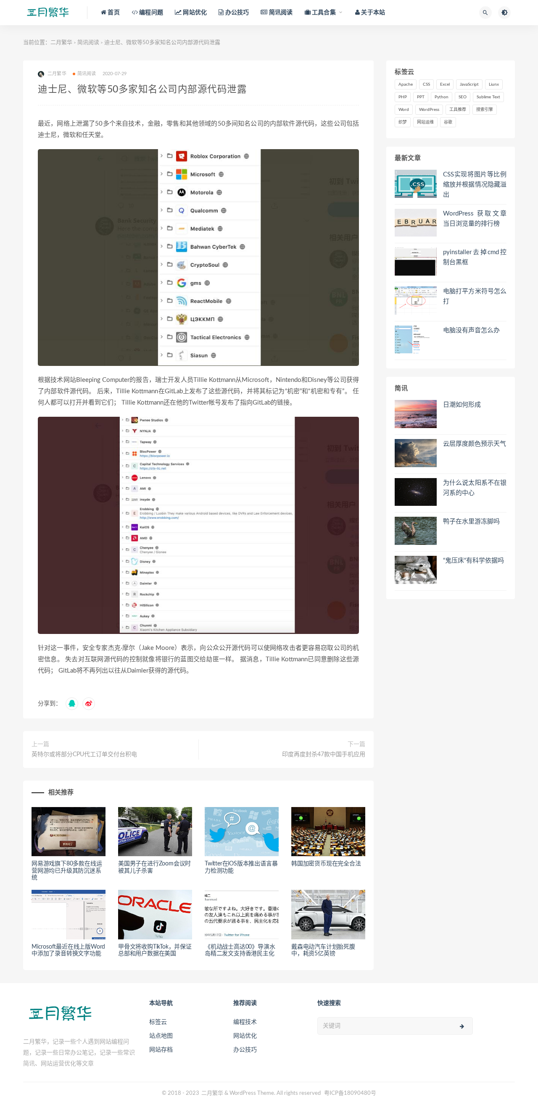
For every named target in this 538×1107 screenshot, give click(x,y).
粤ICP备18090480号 (350, 1093)
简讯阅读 (88, 42)
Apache (405, 84)
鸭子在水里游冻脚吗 (471, 521)
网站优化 (245, 1036)
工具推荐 (457, 110)
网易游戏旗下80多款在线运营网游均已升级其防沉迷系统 (67, 871)
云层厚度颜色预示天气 (474, 444)
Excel (445, 84)
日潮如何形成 (462, 405)
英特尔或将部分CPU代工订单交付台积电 (84, 754)
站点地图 (161, 1036)
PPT (421, 97)
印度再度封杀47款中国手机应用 (323, 754)
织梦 (402, 122)
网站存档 (161, 1050)
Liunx (494, 84)
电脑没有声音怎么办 (471, 330)
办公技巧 (245, 1050)
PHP (402, 97)
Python (441, 97)
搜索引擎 (484, 110)
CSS (426, 84)
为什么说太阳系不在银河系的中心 (474, 488)
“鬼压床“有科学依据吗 (473, 560)
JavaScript (469, 84)
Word (403, 110)
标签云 (158, 1022)
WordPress (429, 110)
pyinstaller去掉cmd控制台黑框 (474, 257)
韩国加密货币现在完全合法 (326, 864)
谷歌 (448, 122)
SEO (463, 97)
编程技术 (245, 1022)
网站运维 (425, 122)
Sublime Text (488, 97)
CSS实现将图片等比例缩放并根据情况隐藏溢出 (474, 184)
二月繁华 (61, 42)
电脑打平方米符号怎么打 (474, 296)
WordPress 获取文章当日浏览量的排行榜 (474, 218)
